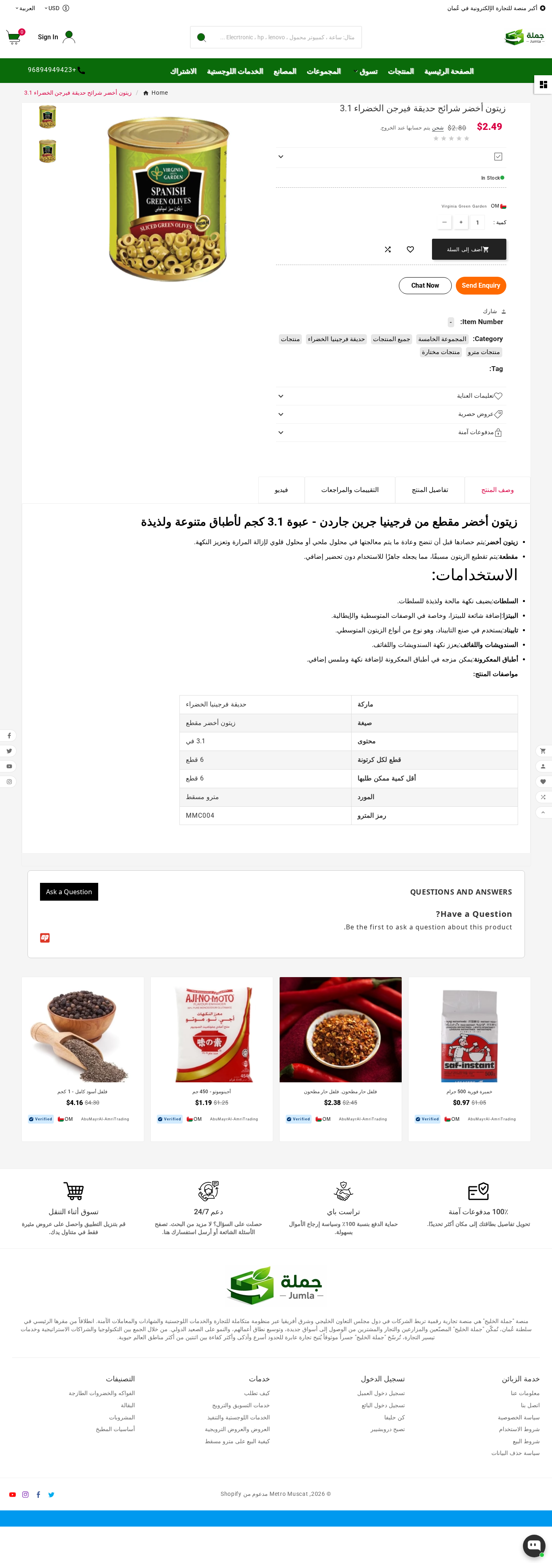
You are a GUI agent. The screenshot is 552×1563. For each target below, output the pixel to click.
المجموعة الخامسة (442, 339)
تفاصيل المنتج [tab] (430, 490)
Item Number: (481, 321)
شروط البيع (526, 1441)
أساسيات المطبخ (115, 1429)
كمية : (499, 222)
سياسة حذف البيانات (515, 1453)
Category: (488, 338)
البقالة (128, 1405)
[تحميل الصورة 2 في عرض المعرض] (48, 151)
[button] (16, 37)
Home (160, 92)
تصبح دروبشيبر (388, 1429)
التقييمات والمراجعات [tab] (350, 490)
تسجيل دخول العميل (381, 1393)
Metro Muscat (289, 1494)
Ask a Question (69, 891)
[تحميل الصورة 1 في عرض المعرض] (48, 117)
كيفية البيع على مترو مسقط (237, 1441)
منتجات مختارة (441, 352)
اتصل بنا (530, 1405)
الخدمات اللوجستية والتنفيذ (238, 1418)
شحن (438, 128)
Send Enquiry (481, 285)
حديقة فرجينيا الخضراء (336, 339)
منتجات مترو (484, 352)
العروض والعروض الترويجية (237, 1429)
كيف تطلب (257, 1393)
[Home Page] (525, 36)
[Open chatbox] (534, 1546)
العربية (25, 8)
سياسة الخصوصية (519, 1418)
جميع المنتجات (391, 339)
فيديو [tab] (281, 490)
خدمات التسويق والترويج (241, 1405)
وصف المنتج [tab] (497, 490)
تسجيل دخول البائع (383, 1405)
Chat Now (425, 285)
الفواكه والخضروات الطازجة (102, 1393)
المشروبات (122, 1418)
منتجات (290, 339)
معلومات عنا (525, 1393)
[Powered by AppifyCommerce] (45, 938)
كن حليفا (394, 1418)
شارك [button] (490, 311)
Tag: (496, 368)
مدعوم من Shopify (244, 1494)
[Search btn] (202, 37)
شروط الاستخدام (519, 1429)
